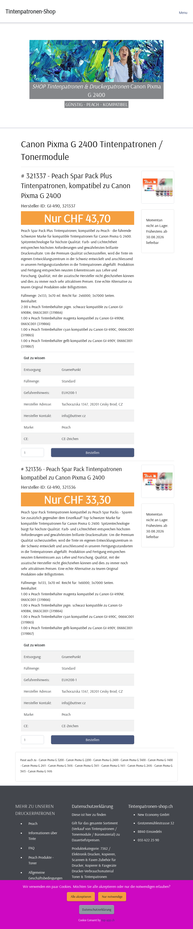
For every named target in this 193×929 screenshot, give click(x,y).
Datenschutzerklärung (96, 909)
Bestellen (92, 452)
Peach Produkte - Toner (41, 860)
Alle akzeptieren (81, 896)
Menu (183, 12)
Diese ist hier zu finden (89, 814)
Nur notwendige (112, 896)
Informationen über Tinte (42, 835)
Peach (32, 823)
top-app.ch (108, 920)
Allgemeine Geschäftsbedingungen (45, 875)
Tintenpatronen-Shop (31, 11)
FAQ (31, 848)
